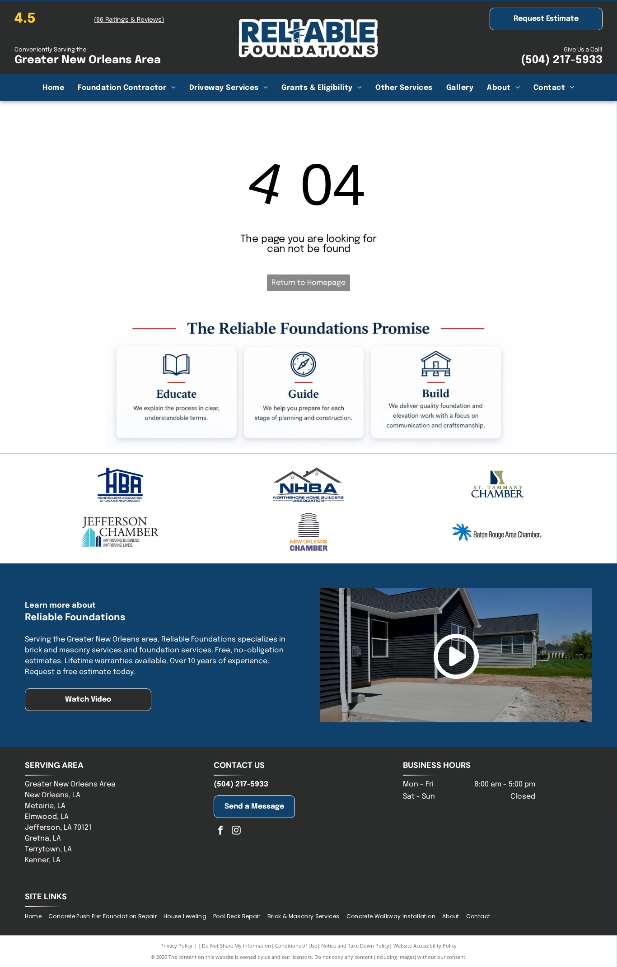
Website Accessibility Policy (425, 945)
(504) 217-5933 (562, 60)
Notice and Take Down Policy (355, 945)
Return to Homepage (308, 283)
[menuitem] (53, 87)
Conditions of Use (296, 945)
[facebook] (220, 831)
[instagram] (236, 831)
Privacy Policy (176, 945)
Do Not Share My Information (236, 945)
